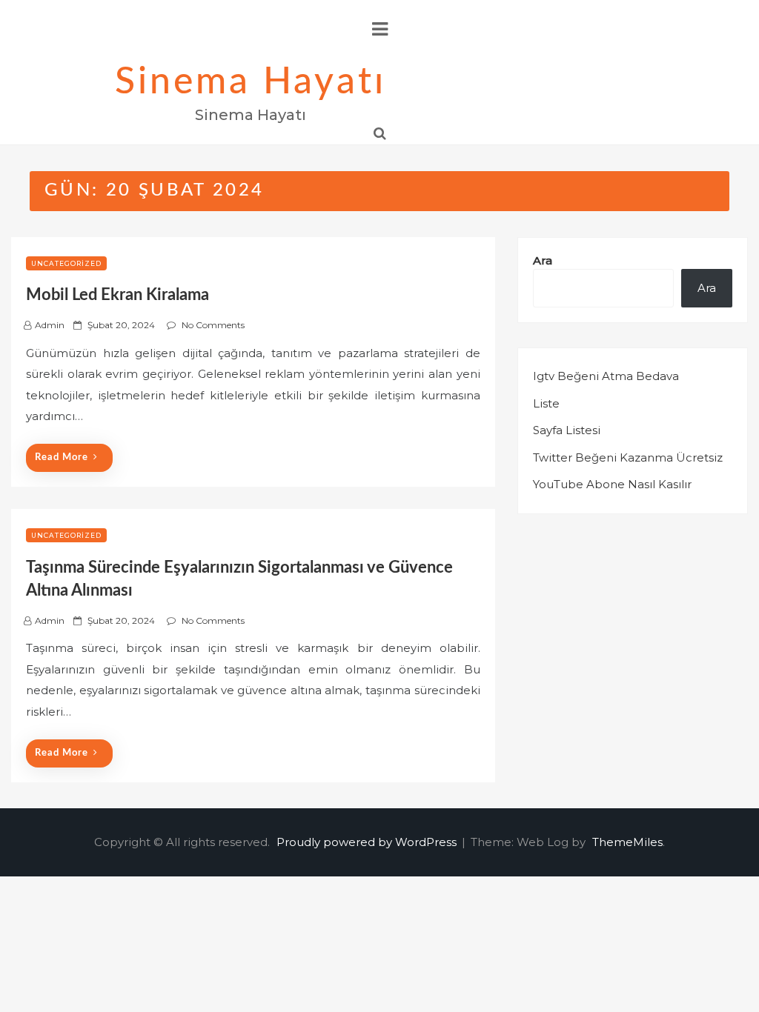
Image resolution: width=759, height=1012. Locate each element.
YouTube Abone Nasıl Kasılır (612, 484)
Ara (542, 260)
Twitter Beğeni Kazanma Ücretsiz (628, 457)
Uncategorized (66, 263)
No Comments (213, 324)
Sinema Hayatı (250, 82)
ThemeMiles (627, 842)
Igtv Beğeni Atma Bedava (606, 376)
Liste (546, 403)
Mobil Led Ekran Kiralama (117, 295)
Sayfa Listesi (566, 430)
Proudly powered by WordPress (368, 842)
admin (49, 324)
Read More (61, 457)
